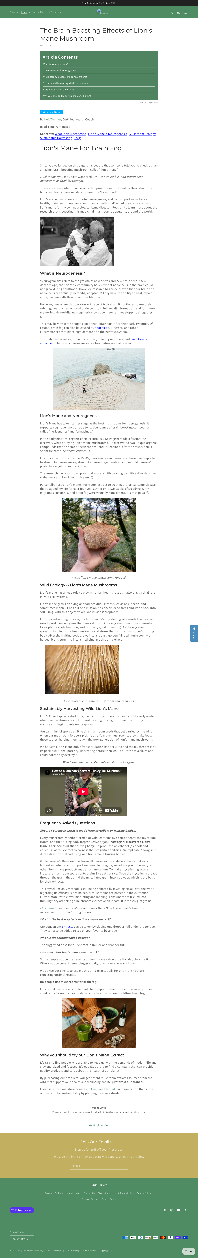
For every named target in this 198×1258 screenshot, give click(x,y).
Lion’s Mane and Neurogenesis (60, 70)
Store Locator (73, 1193)
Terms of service (89, 1250)
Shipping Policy (126, 1193)
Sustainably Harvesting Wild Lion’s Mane (65, 83)
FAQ (100, 1193)
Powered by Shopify (41, 1250)
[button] (13, 12)
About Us (109, 1193)
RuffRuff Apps (145, 103)
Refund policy (58, 1250)
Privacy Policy (109, 1199)
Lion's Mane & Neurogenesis (107, 134)
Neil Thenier (52, 119)
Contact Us (89, 1193)
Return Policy (144, 1193)
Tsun (156, 103)
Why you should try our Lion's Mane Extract (67, 96)
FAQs (78, 138)
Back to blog (101, 1125)
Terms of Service (90, 1199)
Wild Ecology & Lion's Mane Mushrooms (65, 76)
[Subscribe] (124, 1166)
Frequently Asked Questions (58, 89)
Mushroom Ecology (142, 134)
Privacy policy (73, 1250)
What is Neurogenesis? (55, 64)
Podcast (59, 1193)
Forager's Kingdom (25, 1250)
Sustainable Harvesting (56, 138)
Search (48, 1193)
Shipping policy (106, 1250)
